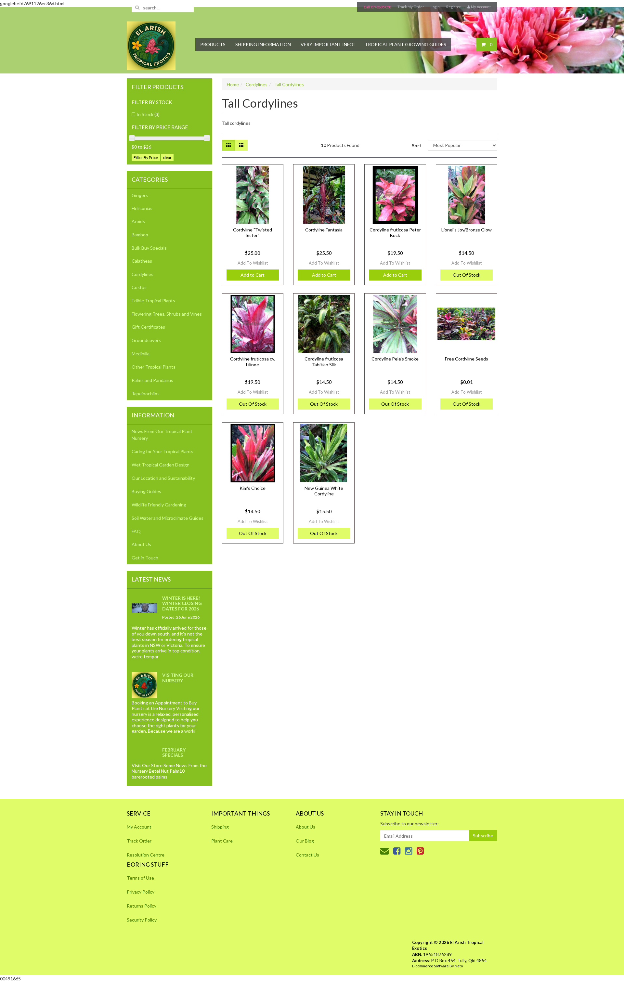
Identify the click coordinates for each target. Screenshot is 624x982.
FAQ (136, 531)
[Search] (137, 7)
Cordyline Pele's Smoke (395, 358)
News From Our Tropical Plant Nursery (162, 434)
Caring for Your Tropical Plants (162, 451)
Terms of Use (140, 878)
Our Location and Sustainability (163, 478)
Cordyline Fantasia (324, 229)
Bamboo (140, 234)
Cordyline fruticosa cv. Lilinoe (252, 361)
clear (167, 157)
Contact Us (307, 855)
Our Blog (305, 841)
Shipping (220, 827)
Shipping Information (263, 44)
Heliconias (142, 208)
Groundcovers (146, 340)
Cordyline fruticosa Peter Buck (395, 232)
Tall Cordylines (289, 84)
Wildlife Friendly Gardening (159, 504)
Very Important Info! (328, 44)
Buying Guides (146, 491)
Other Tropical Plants (154, 367)
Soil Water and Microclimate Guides (167, 518)
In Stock (148, 114)
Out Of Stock (466, 275)
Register (453, 7)
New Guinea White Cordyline (324, 491)
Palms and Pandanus (152, 380)
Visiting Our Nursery (177, 677)
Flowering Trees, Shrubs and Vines (167, 314)
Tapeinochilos (146, 393)
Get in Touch (145, 557)
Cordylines (142, 274)
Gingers (140, 195)
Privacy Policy (140, 892)
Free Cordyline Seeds (466, 358)
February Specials (174, 752)
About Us (141, 544)
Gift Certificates (148, 327)
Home (233, 84)
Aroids (138, 221)
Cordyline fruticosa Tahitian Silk (324, 361)
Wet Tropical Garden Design (160, 464)
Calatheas (142, 261)
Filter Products (157, 87)
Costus (139, 287)
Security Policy (142, 920)
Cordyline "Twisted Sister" (252, 232)
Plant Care (222, 841)
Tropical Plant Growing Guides (405, 44)
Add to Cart (252, 275)
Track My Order (410, 7)
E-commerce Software (430, 966)
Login (435, 7)
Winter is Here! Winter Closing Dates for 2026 (182, 603)
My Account (139, 827)
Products (213, 44)
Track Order (139, 841)
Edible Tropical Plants (153, 300)
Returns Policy (141, 906)
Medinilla (141, 353)
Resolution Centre (145, 855)
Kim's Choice (253, 488)
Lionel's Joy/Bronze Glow (466, 229)
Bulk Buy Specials (149, 248)
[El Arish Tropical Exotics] (151, 43)
